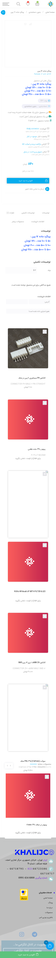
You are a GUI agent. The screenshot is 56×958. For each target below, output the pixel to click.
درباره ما (50, 907)
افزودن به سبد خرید (25, 180)
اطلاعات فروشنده (37, 221)
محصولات (49, 912)
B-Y (34, 270)
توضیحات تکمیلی (28, 212)
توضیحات (45, 212)
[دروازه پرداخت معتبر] (24, 894)
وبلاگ (50, 902)
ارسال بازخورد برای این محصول (3, 12)
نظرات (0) (10, 212)
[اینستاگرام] (21, 934)
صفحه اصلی (50, 12)
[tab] (46, 211)
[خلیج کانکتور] (35, 852)
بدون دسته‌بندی (35, 12)
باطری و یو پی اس (46, 917)
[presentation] (10, 766)
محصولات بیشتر (18, 221)
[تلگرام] (34, 934)
